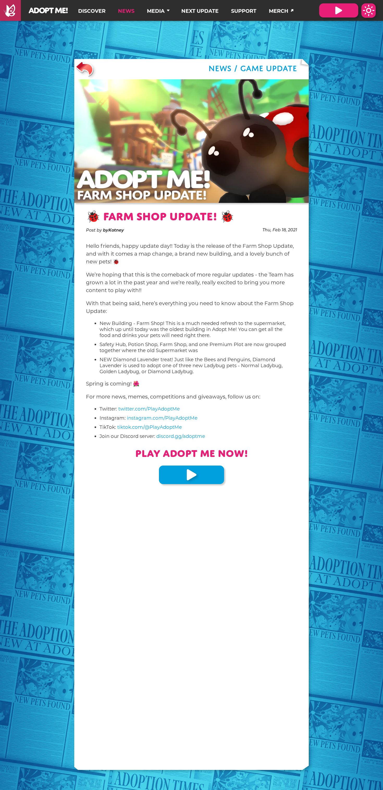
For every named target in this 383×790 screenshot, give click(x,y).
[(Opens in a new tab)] (10, 10)
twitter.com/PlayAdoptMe (149, 409)
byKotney (113, 230)
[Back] (84, 69)
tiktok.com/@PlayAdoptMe (149, 427)
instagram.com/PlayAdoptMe (162, 418)
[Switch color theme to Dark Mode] (368, 10)
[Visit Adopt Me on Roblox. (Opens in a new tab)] (338, 10)
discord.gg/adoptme (180, 436)
